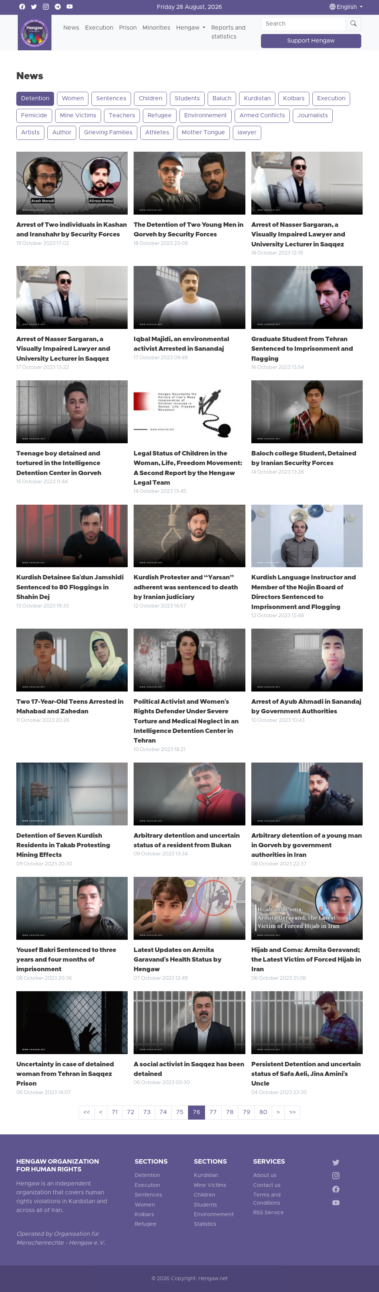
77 (213, 1112)
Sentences (111, 98)
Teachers (122, 116)
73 (146, 1112)
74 (163, 1112)
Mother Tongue (203, 133)
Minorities (156, 28)
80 (263, 1112)
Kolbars (294, 98)
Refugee (160, 116)
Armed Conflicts (262, 116)
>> (292, 1112)
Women (73, 98)
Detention (35, 98)
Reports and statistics (228, 32)
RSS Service (268, 1213)
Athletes (157, 133)
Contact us (267, 1185)
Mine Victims (78, 116)
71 (115, 1112)
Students (187, 98)
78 (230, 1112)
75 (180, 1112)
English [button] (346, 7)
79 (246, 1112)
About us (264, 1175)
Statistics (205, 1224)
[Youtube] (337, 1204)
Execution (99, 28)
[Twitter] (337, 1163)
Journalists (313, 116)
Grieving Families (108, 133)
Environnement (205, 116)
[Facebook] (337, 1190)
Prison (128, 28)
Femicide (34, 116)
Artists (30, 133)
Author (61, 133)
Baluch (221, 98)
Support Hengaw (311, 41)
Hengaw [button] (188, 28)
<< (86, 1112)
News (71, 28)
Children (150, 98)
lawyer (247, 133)
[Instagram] (337, 1177)
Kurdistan (257, 98)
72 (130, 1112)
